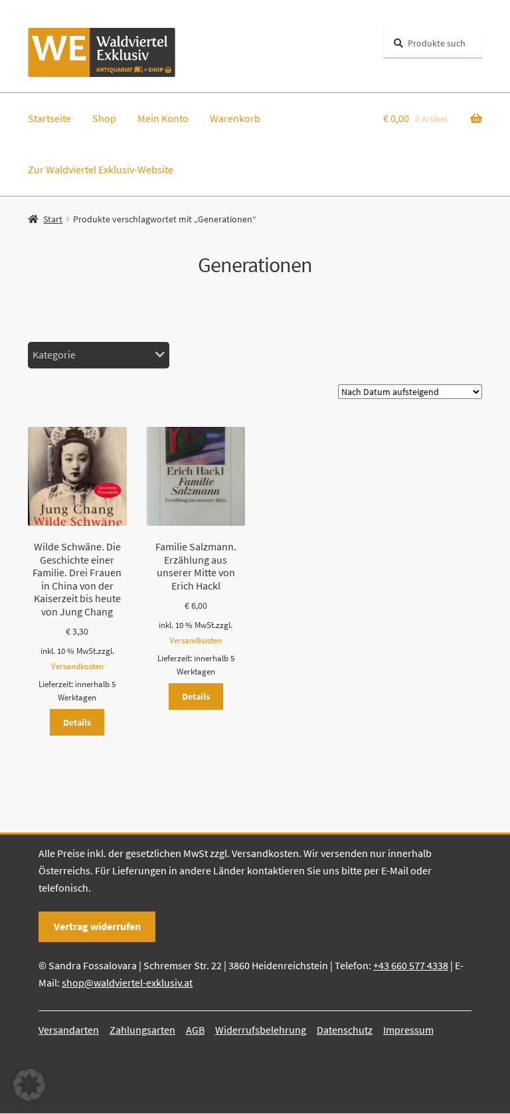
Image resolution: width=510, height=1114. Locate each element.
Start (52, 219)
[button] (29, 1085)
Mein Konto (163, 118)
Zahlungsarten (142, 1029)
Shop (104, 118)
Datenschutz (345, 1029)
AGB (195, 1029)
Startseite (49, 118)
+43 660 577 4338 (410, 965)
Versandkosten (77, 666)
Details (77, 722)
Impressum (408, 1029)
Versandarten (69, 1029)
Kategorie (54, 354)
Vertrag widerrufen (97, 926)
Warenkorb (235, 118)
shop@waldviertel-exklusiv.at (127, 982)
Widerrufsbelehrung (260, 1029)
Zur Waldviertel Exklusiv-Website (100, 169)
